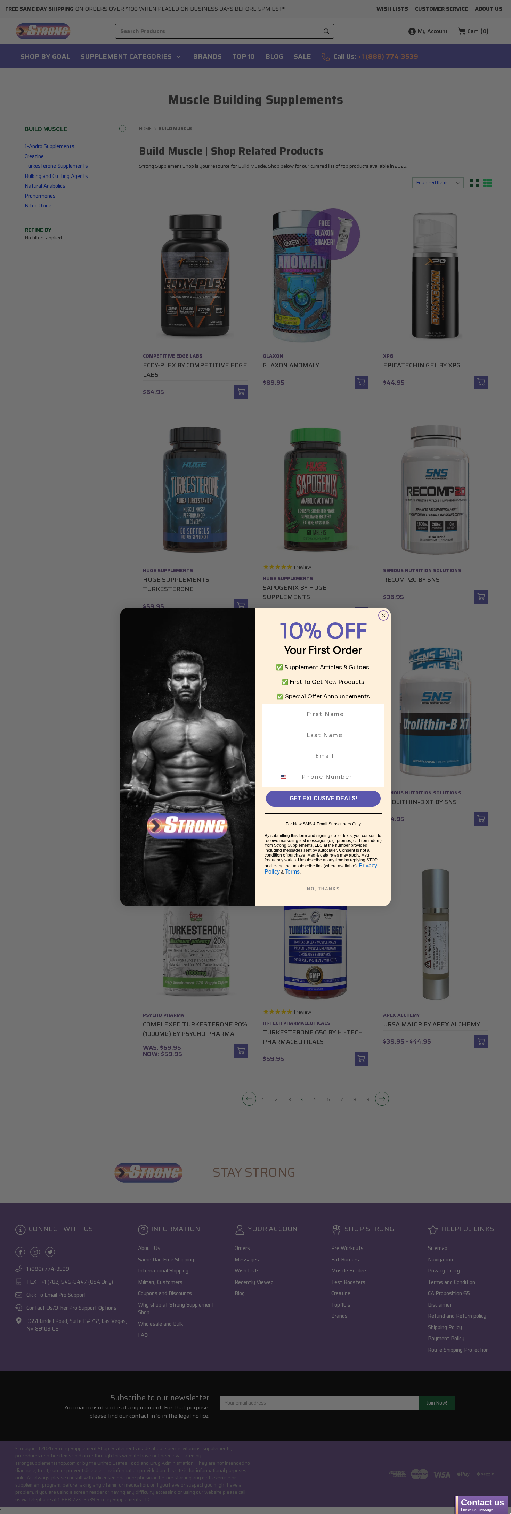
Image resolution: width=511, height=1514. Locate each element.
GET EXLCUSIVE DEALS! (323, 798)
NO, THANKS (323, 888)
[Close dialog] (383, 615)
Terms (292, 872)
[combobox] (287, 776)
